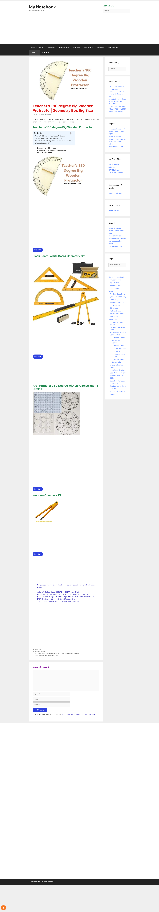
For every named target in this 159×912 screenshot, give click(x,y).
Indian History (113, 211)
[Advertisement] (79, 30)
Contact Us (45, 53)
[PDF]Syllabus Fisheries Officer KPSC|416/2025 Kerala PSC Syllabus (62, 594)
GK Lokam (114, 308)
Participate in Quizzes (116, 391)
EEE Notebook (113, 164)
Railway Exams (115, 311)
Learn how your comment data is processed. (78, 714)
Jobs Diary (112, 167)
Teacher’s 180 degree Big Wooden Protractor (50, 136)
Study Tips (100, 47)
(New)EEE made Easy (118, 297)
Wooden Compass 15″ (42, 143)
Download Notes (114, 136)
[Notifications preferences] (3, 907)
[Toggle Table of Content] (71, 133)
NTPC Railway (113, 170)
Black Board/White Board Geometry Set (48, 138)
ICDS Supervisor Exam (118, 370)
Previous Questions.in (118, 294)
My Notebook (42, 6)
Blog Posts (51, 47)
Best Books (77, 47)
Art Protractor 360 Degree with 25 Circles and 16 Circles (54, 141)
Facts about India (118, 346)
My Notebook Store (115, 147)
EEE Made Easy (115, 285)
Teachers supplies (40, 651)
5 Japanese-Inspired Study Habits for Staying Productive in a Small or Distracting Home (117, 91)
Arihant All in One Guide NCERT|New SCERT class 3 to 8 (58, 592)
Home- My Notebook (37, 47)
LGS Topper (114, 288)
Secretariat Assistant (118, 373)
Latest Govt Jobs (64, 47)
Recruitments (113, 316)
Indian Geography (119, 348)
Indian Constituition (119, 359)
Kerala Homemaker (117, 314)
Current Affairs (117, 362)
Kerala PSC (34, 53)
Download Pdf (88, 47)
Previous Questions (115, 173)
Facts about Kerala (119, 338)
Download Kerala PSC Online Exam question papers (116, 131)
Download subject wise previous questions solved (117, 141)
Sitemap (111, 394)
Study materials (113, 47)
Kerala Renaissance (115, 193)
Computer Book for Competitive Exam (46, 655)
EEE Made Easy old (117, 302)
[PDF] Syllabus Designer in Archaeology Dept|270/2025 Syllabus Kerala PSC (65, 597)
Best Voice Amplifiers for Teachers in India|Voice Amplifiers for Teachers (57, 653)
